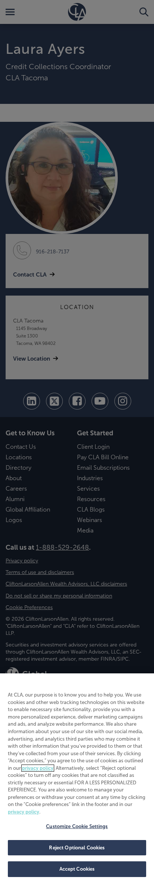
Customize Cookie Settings (77, 826)
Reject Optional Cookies (77, 847)
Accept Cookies (77, 869)
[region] (77, 778)
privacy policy (37, 768)
